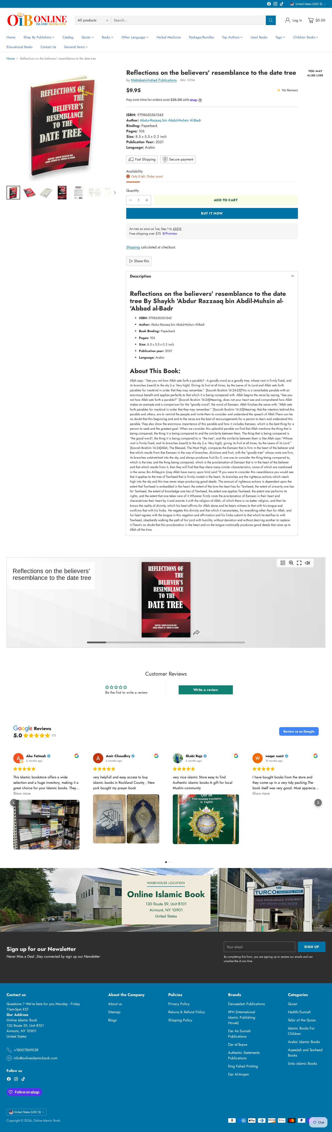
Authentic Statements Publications (244, 1055)
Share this (141, 261)
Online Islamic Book (46, 1120)
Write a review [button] (205, 689)
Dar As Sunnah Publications (239, 1033)
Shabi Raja (194, 756)
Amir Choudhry (118, 756)
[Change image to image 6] (94, 192)
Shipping (133, 247)
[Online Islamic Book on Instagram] (275, 5)
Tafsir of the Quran (302, 1020)
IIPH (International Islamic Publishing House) (241, 1017)
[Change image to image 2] (29, 192)
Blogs (112, 1020)
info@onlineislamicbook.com (35, 1058)
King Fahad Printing (243, 1066)
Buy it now (212, 213)
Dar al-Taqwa (237, 1044)
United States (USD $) (309, 4)
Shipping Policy (180, 1020)
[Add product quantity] (147, 200)
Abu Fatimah (36, 756)
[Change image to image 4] (62, 192)
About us (115, 1003)
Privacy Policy (178, 1003)
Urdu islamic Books (302, 1063)
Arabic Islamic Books (304, 1041)
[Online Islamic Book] (37, 20)
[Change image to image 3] (46, 192)
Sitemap (114, 1012)
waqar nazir (274, 756)
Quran (292, 1003)
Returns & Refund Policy (186, 1012)
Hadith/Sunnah (299, 1012)
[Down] (115, 192)
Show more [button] (21, 793)
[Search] (271, 20)
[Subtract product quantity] (130, 200)
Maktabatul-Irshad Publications (154, 80)
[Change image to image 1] (13, 192)
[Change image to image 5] (78, 192)
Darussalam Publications (246, 1003)
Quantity (132, 190)
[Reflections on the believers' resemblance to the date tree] (63, 125)
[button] (299, 731)
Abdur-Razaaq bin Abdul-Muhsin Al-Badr (170, 120)
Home (11, 58)
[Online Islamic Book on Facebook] (269, 5)
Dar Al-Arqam (238, 1074)
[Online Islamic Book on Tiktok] (281, 5)
